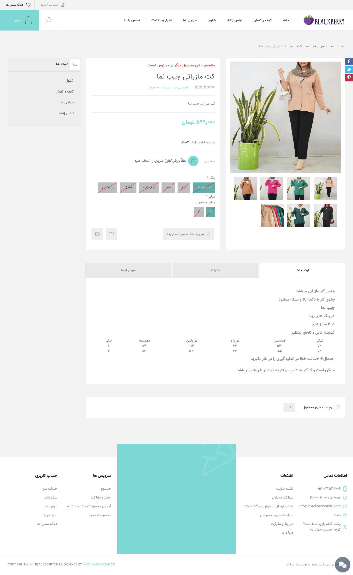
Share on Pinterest (349, 77)
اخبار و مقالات (101, 498)
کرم (183, 187)
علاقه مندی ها (47, 524)
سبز (168, 187)
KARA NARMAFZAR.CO (99, 564)
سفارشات (50, 498)
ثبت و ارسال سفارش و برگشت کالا (268, 506)
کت (289, 407)
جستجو (106, 489)
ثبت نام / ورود (49, 5)
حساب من (49, 489)
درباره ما (287, 533)
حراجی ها (67, 102)
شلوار (70, 81)
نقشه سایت (284, 489)
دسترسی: (208, 161)
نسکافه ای (204, 187)
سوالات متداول (282, 498)
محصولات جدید (100, 515)
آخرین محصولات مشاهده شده (89, 506)
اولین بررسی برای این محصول (169, 87)
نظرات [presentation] (215, 270)
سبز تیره (149, 187)
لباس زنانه (66, 113)
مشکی (128, 187)
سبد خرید (50, 515)
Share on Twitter (349, 69)
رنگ (212, 178)
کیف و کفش (65, 92)
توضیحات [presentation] (302, 270)
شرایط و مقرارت (282, 524)
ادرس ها (51, 506)
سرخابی (107, 187)
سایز (211, 197)
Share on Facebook (349, 61)
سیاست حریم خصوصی (276, 515)
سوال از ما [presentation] (128, 270)
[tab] (302, 270)
